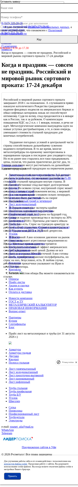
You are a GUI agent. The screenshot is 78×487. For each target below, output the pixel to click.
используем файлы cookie (15, 464)
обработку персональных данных (48, 27)
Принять (12, 476)
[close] (76, 362)
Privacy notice (67, 362)
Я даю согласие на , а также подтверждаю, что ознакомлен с (36, 30)
